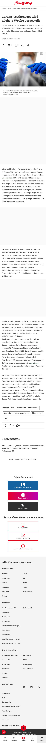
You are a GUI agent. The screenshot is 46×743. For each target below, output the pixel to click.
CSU (14, 178)
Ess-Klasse (6, 630)
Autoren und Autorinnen (10, 655)
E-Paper (5, 673)
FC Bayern (5, 587)
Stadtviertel (6, 578)
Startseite (4, 8)
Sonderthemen (28, 669)
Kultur (25, 583)
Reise (25, 587)
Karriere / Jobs (7, 660)
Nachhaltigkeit (28, 591)
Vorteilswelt (6, 635)
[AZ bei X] (38, 687)
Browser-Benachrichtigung (11, 626)
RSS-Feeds (6, 621)
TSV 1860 (5, 591)
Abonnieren (6, 664)
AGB (3, 697)
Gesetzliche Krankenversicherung (16, 413)
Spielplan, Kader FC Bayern (11, 639)
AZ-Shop (26, 660)
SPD (27, 267)
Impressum (6, 693)
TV (24, 578)
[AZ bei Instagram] (31, 687)
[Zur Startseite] (23, 5)
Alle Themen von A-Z (9, 608)
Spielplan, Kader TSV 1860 (11, 643)
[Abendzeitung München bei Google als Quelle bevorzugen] (28, 45)
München (5, 574)
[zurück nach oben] (23, 728)
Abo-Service (6, 669)
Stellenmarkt (27, 608)
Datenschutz (6, 702)
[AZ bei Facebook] (24, 687)
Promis (4, 596)
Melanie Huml (7, 178)
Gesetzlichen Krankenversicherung (24, 345)
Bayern (9, 8)
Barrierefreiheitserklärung (11, 706)
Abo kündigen (6, 711)
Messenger (6, 617)
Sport (25, 574)
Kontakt (4, 678)
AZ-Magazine (27, 664)
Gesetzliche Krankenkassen (28, 408)
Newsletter (6, 612)
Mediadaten (27, 655)
